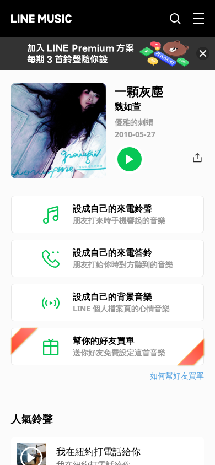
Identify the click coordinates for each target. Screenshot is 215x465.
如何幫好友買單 (177, 375)
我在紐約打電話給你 (98, 451)
